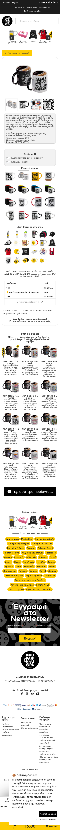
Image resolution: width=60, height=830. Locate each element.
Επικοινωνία (28, 718)
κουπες (15, 310)
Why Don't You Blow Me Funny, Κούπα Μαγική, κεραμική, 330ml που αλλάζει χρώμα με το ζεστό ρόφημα (11, 471)
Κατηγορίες (20, 7)
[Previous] (12, 37)
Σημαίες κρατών (34, 575)
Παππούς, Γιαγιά (11, 553)
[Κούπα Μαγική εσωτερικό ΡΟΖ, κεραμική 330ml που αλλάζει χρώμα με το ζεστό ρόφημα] (10, 202)
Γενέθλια (41, 562)
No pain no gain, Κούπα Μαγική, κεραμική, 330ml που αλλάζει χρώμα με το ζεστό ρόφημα (49, 470)
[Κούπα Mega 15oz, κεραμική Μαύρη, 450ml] (50, 202)
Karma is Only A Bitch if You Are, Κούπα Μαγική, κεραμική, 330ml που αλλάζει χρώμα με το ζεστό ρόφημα (11, 436)
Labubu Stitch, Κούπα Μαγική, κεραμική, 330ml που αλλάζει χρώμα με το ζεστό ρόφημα (11, 402)
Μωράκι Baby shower (32, 553)
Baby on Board (45, 548)
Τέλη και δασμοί (46, 738)
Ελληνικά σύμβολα (14, 575)
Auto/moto (28, 562)
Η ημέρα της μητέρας (18, 543)
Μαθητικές (29, 566)
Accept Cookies (48, 814)
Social (43, 571)
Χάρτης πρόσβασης (29, 728)
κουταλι (24, 310)
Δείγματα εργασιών (10, 729)
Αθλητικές (31, 557)
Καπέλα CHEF (42, 585)
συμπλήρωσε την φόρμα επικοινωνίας (31, 321)
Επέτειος (43, 557)
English (15, 2)
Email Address (15, 625)
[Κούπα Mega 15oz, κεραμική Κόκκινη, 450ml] (36, 202)
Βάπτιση (31, 548)
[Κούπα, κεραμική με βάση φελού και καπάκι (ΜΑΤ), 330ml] (50, 176)
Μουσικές (19, 557)
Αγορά (52, 826)
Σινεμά (53, 557)
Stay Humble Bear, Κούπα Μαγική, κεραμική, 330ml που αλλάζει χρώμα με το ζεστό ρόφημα (11, 368)
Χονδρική (6, 724)
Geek (18, 566)
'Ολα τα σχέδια (16, 589)
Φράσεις (52, 571)
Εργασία (9, 566)
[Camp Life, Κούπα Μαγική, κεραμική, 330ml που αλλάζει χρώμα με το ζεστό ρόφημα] (49, 419)
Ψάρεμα (33, 571)
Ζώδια (52, 566)
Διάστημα (41, 566)
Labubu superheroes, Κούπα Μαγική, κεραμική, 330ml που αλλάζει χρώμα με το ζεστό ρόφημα (49, 369)
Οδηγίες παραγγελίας (48, 757)
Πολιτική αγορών (44, 718)
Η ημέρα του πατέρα (42, 543)
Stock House (44, 7)
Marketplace (31, 7)
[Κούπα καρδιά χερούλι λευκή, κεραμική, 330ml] (50, 215)
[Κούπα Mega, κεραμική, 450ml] (23, 202)
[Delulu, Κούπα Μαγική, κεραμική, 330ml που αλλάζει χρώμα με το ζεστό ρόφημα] (30, 419)
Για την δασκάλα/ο (44, 539)
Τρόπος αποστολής (47, 754)
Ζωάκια (51, 562)
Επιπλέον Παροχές (20, 161)
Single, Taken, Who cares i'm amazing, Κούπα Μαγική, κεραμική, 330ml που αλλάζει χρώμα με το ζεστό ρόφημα (30, 471)
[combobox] (36, 20)
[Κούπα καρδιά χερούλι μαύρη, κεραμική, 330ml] (36, 215)
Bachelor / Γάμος (15, 548)
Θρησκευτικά (9, 571)
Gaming (8, 557)
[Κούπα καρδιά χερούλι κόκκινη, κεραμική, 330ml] (23, 215)
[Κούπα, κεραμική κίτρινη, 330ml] (36, 176)
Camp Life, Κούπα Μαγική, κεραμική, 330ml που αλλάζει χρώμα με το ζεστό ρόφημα (49, 434)
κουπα (7, 310)
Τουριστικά (49, 575)
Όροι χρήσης (45, 724)
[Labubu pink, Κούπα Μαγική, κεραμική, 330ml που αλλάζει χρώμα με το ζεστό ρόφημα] (30, 386)
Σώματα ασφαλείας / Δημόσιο (30, 580)
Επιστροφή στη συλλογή (18, 53)
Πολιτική (23, 571)
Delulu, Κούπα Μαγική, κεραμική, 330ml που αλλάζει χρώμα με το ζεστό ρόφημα (30, 434)
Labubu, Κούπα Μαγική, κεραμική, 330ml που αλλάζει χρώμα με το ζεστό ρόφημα (49, 401)
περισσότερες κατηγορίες (39, 589)
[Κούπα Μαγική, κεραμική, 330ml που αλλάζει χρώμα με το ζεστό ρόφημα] (23, 176)
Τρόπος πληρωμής (47, 740)
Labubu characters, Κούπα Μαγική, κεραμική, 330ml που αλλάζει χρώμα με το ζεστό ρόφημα (30, 368)
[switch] (8, 158)
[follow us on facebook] (21, 693)
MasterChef (27, 539)
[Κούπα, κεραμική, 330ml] (10, 176)
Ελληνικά (6, 2)
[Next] (48, 37)
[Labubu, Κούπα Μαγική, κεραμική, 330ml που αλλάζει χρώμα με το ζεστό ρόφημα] (49, 386)
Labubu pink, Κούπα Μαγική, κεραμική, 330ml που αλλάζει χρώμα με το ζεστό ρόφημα (30, 402)
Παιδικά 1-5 (51, 553)
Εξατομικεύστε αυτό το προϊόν (27, 157)
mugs (39, 310)
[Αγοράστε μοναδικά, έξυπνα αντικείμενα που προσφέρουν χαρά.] (7, 21)
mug (32, 310)
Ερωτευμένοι (12, 539)
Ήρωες (17, 562)
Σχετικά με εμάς (8, 718)
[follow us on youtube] (32, 693)
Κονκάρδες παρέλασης (22, 585)
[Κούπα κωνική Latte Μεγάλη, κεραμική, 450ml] (10, 215)
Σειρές (8, 562)
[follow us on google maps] (37, 693)
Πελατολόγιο (7, 727)
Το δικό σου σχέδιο (32, 11)
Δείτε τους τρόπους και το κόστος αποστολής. (30, 271)
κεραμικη (47, 310)
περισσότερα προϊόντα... (32, 491)
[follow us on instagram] (27, 693)
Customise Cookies (46, 819)
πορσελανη (9, 313)
